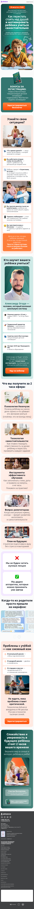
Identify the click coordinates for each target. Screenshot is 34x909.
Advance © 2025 (9, 831)
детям (2, 845)
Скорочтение (4, 865)
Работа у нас (4, 878)
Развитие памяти (5, 863)
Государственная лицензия (11, 836)
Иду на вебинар (17, 371)
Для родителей (3, 855)
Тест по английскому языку (5, 861)
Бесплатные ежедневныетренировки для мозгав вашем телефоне (7, 842)
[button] (19, 636)
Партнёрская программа (7, 884)
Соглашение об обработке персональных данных (14, 833)
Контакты (3, 882)
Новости (3, 872)
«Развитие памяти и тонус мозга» (6, 854)
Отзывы (3, 867)
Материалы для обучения (5, 849)
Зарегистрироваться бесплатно (17, 106)
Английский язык (6, 858)
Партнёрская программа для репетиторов (7, 887)
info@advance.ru (4, 828)
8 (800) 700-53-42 (29, 1)
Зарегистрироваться (17, 721)
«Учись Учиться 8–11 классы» (5, 848)
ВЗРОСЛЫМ (4, 851)
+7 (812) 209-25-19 (5, 821)
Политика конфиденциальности (12, 834)
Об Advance (4, 876)
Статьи (3, 870)
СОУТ (2, 880)
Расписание (4, 868)
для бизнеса (4, 874)
